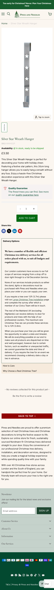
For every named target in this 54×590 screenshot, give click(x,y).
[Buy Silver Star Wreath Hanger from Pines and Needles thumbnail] (4, 127)
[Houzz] (19, 575)
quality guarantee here (27, 195)
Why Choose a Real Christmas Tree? (20, 371)
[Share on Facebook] (3, 231)
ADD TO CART (27, 218)
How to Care (9, 365)
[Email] (11, 575)
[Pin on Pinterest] (20, 231)
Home (4, 23)
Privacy (15, 584)
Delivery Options (11, 241)
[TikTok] (34, 575)
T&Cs (8, 584)
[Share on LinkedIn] (14, 231)
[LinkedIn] (27, 575)
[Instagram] (23, 575)
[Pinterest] (31, 575)
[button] (27, 395)
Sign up (44, 510)
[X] (38, 575)
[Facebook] (15, 575)
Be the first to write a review (27, 396)
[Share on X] (9, 231)
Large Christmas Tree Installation (28, 299)
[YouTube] (42, 575)
